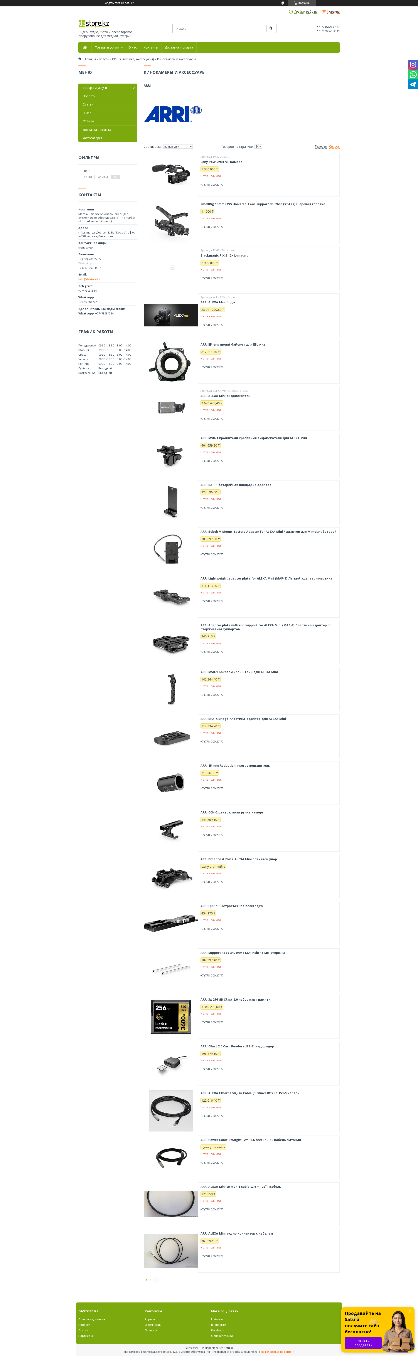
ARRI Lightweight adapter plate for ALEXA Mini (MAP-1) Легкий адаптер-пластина (266, 578)
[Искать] (270, 28)
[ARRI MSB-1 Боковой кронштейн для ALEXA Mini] (171, 689)
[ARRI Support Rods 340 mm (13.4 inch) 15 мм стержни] (171, 970)
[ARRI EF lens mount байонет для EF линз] (171, 362)
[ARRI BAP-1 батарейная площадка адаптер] (171, 502)
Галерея (321, 146)
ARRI (147, 85)
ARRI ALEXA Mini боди (218, 302)
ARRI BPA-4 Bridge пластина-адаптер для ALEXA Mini (243, 719)
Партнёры (85, 1336)
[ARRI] (173, 114)
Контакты (150, 47)
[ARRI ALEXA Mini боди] (171, 315)
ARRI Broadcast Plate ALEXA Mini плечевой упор (239, 859)
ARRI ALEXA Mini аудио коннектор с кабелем (237, 1233)
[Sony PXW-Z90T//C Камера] (171, 175)
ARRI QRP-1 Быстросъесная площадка (232, 906)
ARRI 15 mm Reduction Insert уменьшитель (235, 766)
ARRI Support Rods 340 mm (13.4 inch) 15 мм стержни (243, 953)
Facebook (217, 1330)
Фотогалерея (93, 138)
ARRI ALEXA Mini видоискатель (226, 396)
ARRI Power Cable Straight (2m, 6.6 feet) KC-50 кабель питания (251, 1140)
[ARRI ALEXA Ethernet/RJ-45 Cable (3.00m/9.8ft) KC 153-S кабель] (171, 1110)
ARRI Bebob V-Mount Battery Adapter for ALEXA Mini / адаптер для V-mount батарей (269, 532)
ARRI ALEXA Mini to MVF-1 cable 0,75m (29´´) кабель (241, 1187)
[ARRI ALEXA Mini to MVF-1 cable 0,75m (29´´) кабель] (171, 1204)
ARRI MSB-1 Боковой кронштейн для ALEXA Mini (239, 672)
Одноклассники (222, 1336)
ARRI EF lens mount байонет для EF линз (233, 344)
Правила (151, 1330)
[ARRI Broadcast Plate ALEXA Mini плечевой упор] (171, 876)
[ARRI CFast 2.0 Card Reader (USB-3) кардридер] (171, 1063)
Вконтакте (218, 1325)
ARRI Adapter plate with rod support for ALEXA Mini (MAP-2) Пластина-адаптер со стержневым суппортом (266, 627)
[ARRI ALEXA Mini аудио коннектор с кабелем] (171, 1251)
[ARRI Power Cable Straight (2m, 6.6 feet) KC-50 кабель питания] (171, 1157)
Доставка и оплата (179, 47)
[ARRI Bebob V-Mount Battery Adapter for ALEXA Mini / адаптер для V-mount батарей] (171, 549)
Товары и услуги (107, 47)
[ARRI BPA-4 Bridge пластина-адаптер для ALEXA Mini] (171, 736)
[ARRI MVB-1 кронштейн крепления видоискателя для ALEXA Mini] (171, 455)
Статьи (88, 104)
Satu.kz (229, 1348)
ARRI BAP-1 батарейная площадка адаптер (236, 485)
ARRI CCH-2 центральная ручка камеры (233, 812)
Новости (89, 96)
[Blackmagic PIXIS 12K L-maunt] (171, 268)
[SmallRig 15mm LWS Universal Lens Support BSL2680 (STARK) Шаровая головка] (171, 221)
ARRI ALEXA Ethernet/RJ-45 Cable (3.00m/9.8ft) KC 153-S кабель (250, 1093)
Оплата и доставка (91, 1319)
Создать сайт (111, 3)
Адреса (150, 1319)
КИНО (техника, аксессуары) (133, 59)
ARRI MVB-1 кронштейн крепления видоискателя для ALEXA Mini (254, 438)
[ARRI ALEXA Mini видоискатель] (171, 408)
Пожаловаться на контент (277, 1352)
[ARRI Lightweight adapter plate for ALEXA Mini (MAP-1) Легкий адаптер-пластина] (171, 596)
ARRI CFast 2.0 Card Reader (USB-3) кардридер (237, 1046)
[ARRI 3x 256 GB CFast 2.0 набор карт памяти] (171, 1017)
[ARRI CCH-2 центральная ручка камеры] (171, 830)
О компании (153, 1325)
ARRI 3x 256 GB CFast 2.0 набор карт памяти (236, 999)
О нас (132, 47)
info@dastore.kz (89, 279)
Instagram (217, 1319)
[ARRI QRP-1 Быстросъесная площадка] (171, 923)
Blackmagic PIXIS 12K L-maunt (224, 255)
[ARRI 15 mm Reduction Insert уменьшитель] (171, 783)
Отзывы (88, 121)
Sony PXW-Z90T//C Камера (222, 162)
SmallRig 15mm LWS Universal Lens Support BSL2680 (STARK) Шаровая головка (263, 204)
